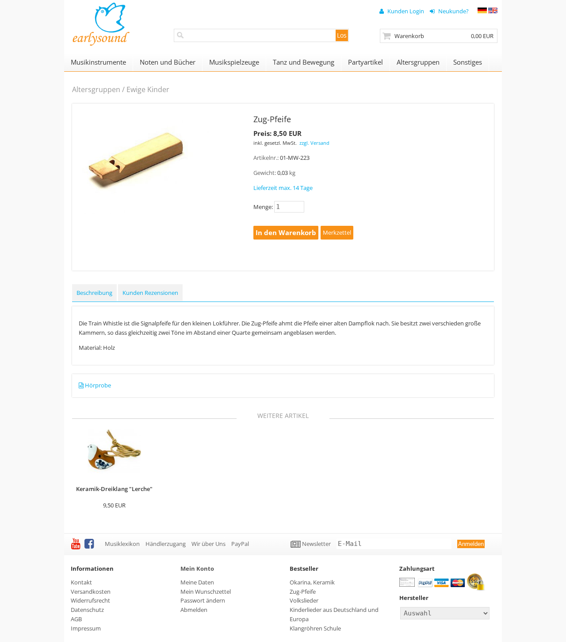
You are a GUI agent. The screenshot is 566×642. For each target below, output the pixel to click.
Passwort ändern (202, 600)
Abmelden (193, 610)
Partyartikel (365, 62)
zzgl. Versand (314, 142)
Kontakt (81, 582)
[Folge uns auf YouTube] (75, 543)
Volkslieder (304, 600)
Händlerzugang (165, 544)
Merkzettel (337, 232)
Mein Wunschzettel (205, 592)
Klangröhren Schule (315, 628)
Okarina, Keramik (312, 582)
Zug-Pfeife (303, 592)
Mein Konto (197, 568)
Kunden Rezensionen (150, 293)
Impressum (86, 628)
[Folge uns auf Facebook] (89, 543)
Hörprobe (98, 385)
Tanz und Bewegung (303, 62)
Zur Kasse (438, 36)
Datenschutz (87, 610)
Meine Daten (197, 582)
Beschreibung (94, 293)
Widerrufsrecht (90, 600)
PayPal (240, 544)
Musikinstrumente (98, 62)
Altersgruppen (418, 62)
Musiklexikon (122, 544)
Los (342, 35)
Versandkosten (91, 592)
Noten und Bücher (167, 62)
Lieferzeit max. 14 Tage (283, 188)
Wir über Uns (208, 544)
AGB (76, 619)
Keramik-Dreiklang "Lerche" (114, 489)
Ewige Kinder (147, 89)
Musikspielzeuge (234, 62)
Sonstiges (467, 62)
